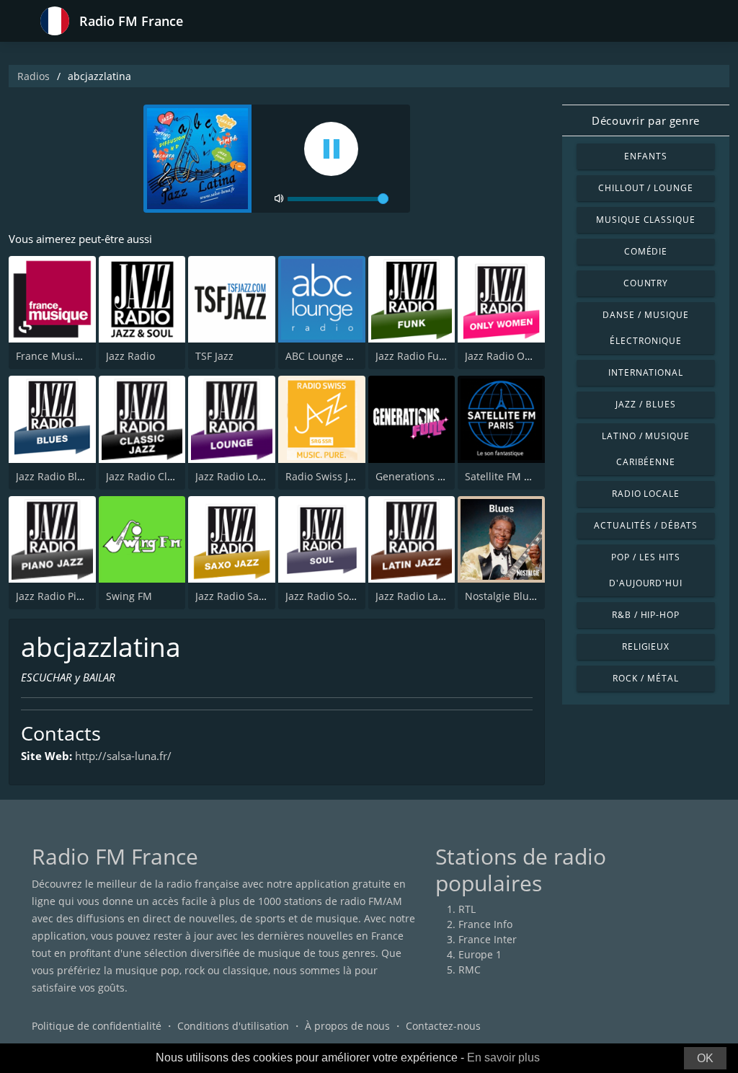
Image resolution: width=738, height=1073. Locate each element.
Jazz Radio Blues (55, 476)
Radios (33, 76)
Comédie (646, 251)
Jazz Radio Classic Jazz (159, 476)
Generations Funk (418, 476)
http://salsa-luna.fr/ (123, 756)
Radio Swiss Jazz (324, 476)
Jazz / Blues (645, 404)
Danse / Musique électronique (645, 328)
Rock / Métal (646, 678)
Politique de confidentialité (96, 1026)
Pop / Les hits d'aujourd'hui (646, 570)
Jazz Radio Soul (321, 596)
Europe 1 (480, 954)
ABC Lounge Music (330, 356)
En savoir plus (503, 1057)
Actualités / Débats (645, 525)
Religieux (646, 646)
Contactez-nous (443, 1026)
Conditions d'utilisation (233, 1026)
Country (646, 283)
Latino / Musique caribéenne (646, 449)
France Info (485, 924)
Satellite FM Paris (506, 476)
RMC (469, 969)
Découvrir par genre (645, 120)
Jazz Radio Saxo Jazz (243, 596)
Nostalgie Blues (502, 596)
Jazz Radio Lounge (239, 476)
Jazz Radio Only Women (522, 356)
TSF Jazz (214, 356)
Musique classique (645, 219)
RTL (467, 909)
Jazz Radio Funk (412, 356)
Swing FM (129, 596)
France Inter (487, 939)
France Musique (55, 356)
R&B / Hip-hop (646, 615)
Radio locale (646, 493)
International (645, 372)
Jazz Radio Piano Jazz (66, 596)
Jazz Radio (130, 356)
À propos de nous (347, 1026)
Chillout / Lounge (645, 188)
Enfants (645, 156)
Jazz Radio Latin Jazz (424, 596)
